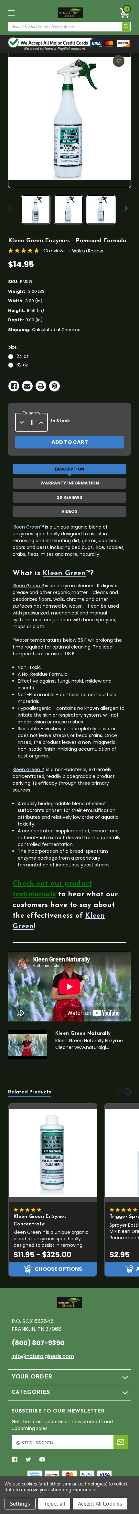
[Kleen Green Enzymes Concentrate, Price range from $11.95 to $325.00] (53, 1153)
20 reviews (54, 251)
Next (126, 208)
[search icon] (126, 26)
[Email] (27, 386)
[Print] (41, 386)
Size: (14, 347)
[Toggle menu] (17, 13)
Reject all (54, 1503)
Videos (69, 511)
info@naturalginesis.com (43, 1356)
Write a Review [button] (87, 251)
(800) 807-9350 (38, 1342)
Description (69, 469)
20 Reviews (69, 497)
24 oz (22, 356)
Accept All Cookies (100, 1503)
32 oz (22, 365)
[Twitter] (28, 1459)
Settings (20, 1503)
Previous (11, 208)
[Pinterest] (54, 386)
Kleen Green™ (28, 527)
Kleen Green (64, 573)
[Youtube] (42, 1459)
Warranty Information (69, 483)
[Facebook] (13, 386)
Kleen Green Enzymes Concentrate (40, 1220)
